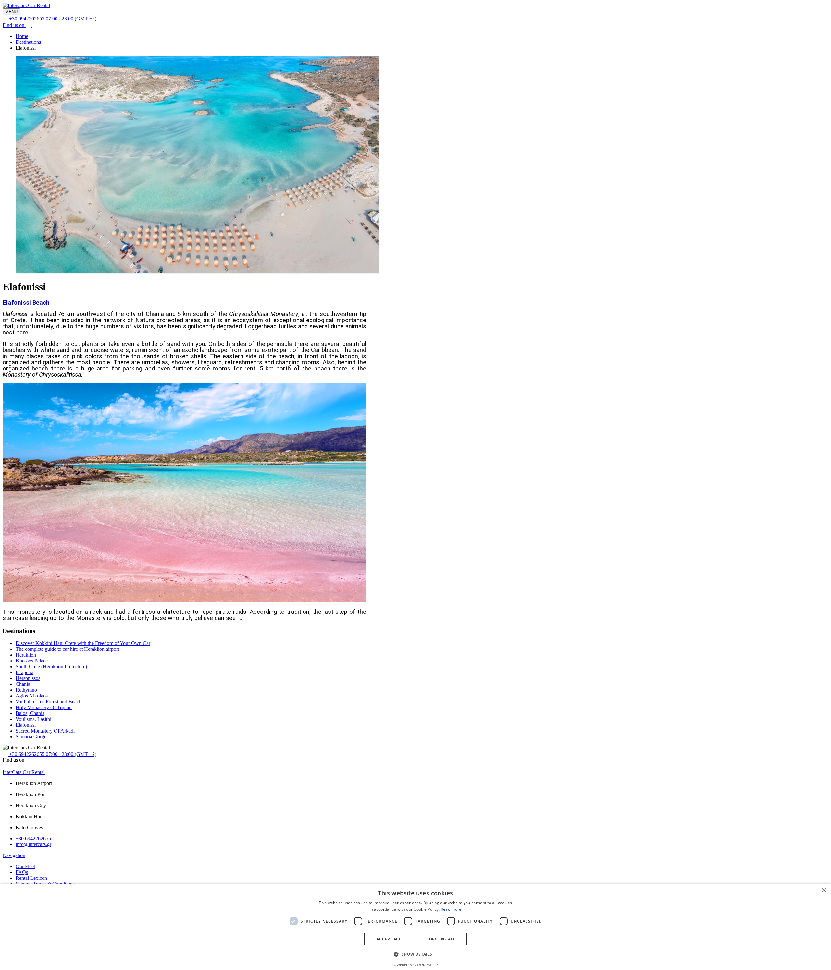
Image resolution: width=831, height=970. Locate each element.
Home (22, 36)
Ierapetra (24, 672)
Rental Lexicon (31, 878)
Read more (451, 909)
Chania (23, 684)
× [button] (823, 890)
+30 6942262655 (33, 838)
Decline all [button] (442, 939)
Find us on (14, 25)
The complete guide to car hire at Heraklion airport (67, 649)
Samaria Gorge (31, 736)
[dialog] (415, 927)
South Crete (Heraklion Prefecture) (51, 666)
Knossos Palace (32, 660)
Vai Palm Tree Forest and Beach (48, 701)
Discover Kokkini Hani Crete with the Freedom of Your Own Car (83, 643)
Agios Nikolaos (32, 695)
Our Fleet (25, 866)
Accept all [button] (389, 939)
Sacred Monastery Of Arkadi (45, 731)
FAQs (22, 872)
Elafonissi (26, 725)
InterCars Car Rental (24, 772)
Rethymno (26, 690)
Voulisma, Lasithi (33, 719)
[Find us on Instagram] (34, 25)
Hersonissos (28, 678)
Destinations (28, 42)
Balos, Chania (30, 713)
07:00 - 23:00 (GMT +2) (52, 18)
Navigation (14, 855)
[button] (415, 954)
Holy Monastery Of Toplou (44, 707)
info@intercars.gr (33, 844)
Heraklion (26, 655)
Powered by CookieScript (415, 964)
